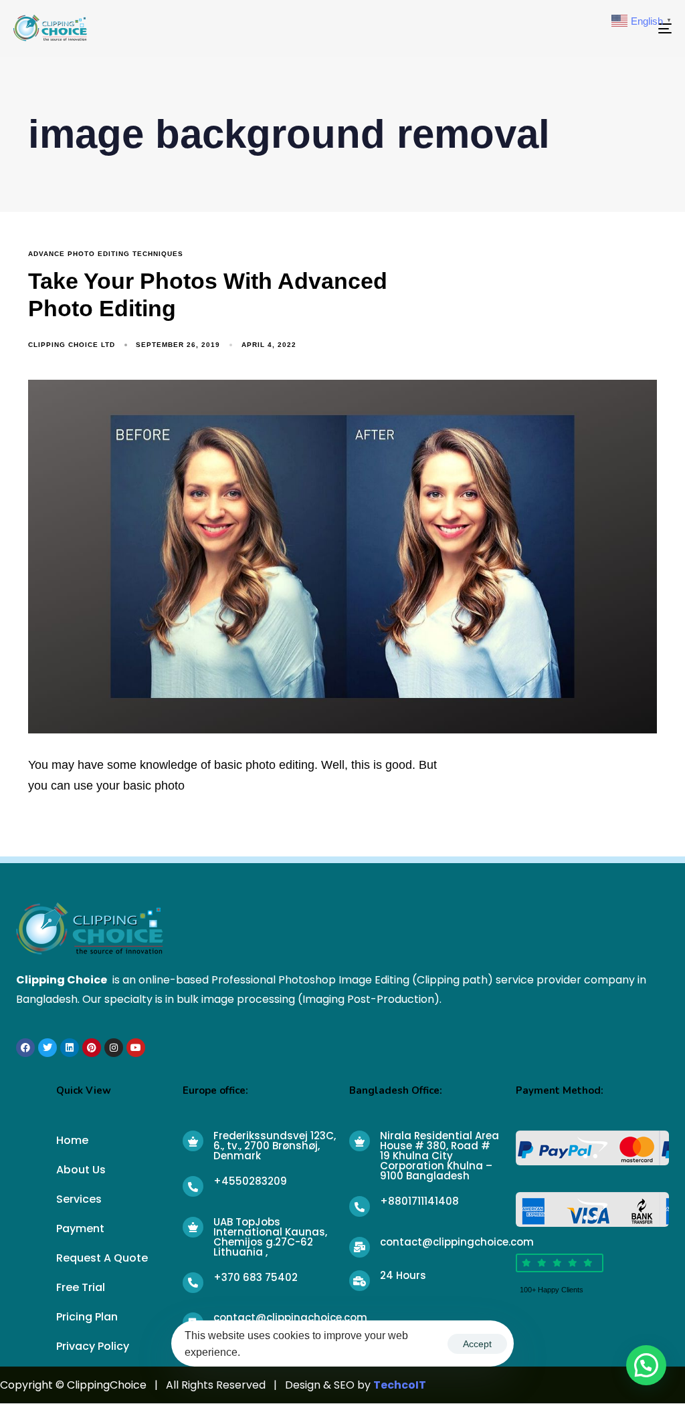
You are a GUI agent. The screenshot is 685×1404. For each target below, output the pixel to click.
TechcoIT (399, 1385)
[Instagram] (113, 1047)
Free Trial (80, 1287)
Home (72, 1140)
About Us (81, 1169)
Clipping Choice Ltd (71, 344)
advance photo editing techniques (105, 253)
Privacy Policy (92, 1346)
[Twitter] (47, 1047)
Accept (477, 1343)
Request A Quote (102, 1258)
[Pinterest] (91, 1047)
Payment (80, 1228)
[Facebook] (25, 1047)
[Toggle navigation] (562, 28)
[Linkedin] (69, 1047)
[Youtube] (135, 1047)
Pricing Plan (87, 1316)
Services (79, 1199)
